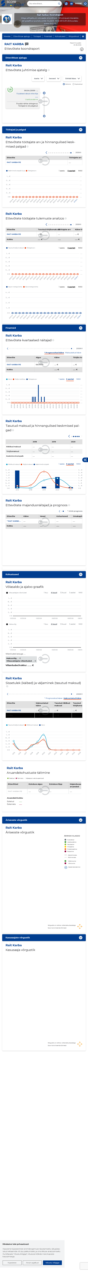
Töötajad (37, 36)
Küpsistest (12, 1263)
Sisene (78, 4)
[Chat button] (66, 3)
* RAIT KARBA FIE (14, 521)
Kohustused (60, 36)
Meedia (7, 36)
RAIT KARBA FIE (14, 162)
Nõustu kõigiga (52, 1263)
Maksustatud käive (73, 353)
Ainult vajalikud (32, 1263)
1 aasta (61, 379)
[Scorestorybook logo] (13, 3)
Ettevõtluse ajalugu (21, 36)
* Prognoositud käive (54, 353)
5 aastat (70, 379)
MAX (78, 379)
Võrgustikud (74, 36)
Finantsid (48, 36)
